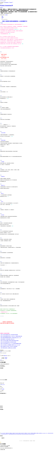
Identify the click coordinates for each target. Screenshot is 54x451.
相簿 (2, 16)
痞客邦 (4, 355)
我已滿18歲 (2, 449)
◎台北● (6, 358)
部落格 (3, 17)
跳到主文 (1, 7)
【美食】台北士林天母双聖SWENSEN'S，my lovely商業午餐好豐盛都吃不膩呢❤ (10, 343)
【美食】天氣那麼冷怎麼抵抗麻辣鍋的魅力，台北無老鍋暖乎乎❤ (14, 21)
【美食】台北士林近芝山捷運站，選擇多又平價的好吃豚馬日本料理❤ (9, 340)
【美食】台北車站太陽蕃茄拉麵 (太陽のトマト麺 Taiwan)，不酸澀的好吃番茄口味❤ (11, 336)
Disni (1, 351)
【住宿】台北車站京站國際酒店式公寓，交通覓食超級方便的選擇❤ (9, 334)
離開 (4, 449)
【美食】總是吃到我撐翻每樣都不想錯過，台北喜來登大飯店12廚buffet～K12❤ (10, 337)
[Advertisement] (5, 373)
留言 (6, 355)
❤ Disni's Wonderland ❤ (6, 5)
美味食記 (6, 357)
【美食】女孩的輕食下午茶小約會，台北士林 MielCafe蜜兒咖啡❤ (8, 346)
